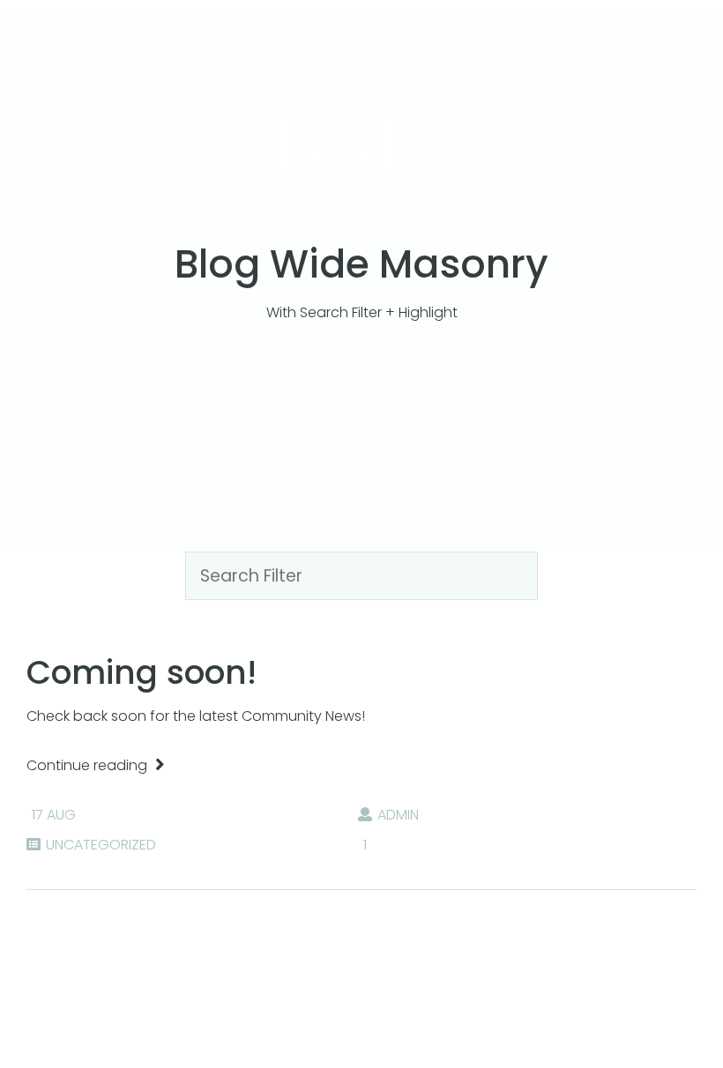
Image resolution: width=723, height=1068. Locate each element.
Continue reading (88, 765)
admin (398, 815)
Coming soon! (141, 672)
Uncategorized (101, 844)
